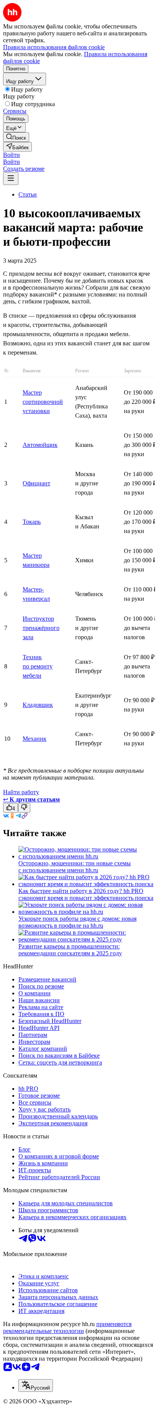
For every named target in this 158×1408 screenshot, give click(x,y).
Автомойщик (40, 445)
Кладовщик (38, 705)
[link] (16, 137)
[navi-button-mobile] (10, 178)
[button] (11, 155)
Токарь (32, 521)
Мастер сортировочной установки (43, 401)
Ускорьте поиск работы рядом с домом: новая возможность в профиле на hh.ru (77, 922)
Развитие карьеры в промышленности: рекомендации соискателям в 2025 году (70, 949)
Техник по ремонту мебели (38, 666)
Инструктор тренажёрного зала (41, 627)
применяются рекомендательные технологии (67, 1327)
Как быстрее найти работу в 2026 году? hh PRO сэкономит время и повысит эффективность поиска (85, 894)
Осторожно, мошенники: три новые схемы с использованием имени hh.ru (74, 866)
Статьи (27, 194)
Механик (34, 738)
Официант (36, 483)
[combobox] (35, 1385)
